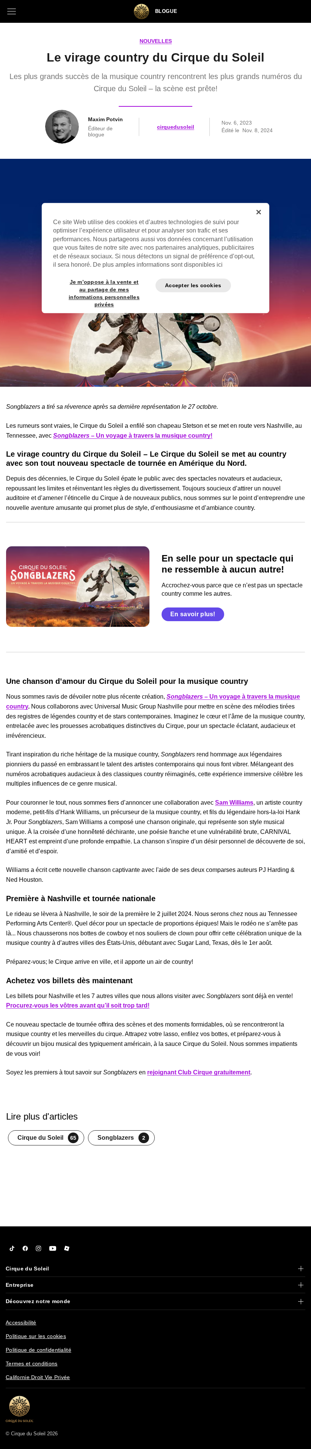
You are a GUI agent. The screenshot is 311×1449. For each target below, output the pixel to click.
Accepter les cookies (193, 285)
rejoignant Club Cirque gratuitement (198, 1072)
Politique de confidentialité (38, 1350)
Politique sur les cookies (36, 1336)
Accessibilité (21, 1322)
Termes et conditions (32, 1363)
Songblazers (71, 435)
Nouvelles (156, 41)
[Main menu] (11, 11)
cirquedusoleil (175, 127)
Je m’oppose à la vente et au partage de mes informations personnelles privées (104, 286)
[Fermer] (258, 212)
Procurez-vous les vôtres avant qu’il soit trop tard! (77, 1005)
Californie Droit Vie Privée (38, 1377)
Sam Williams (234, 802)
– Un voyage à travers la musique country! (151, 435)
